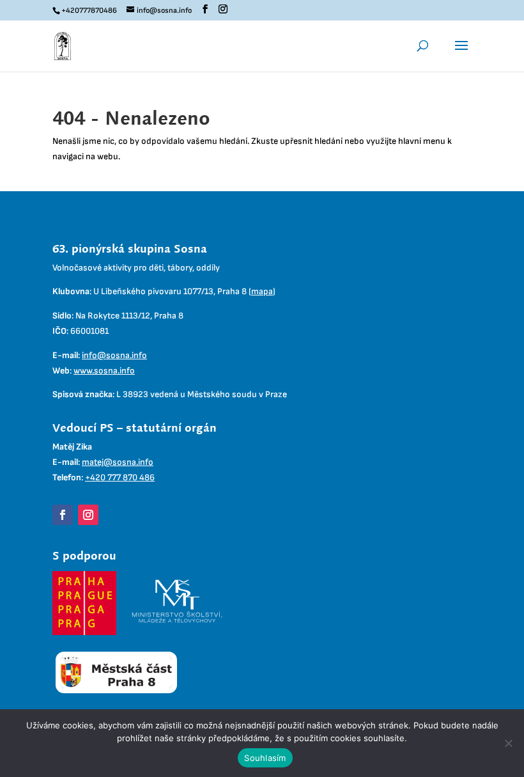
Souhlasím (265, 758)
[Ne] (508, 743)
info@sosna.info (114, 355)
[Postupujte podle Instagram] (88, 515)
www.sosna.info (104, 370)
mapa (262, 291)
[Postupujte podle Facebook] (62, 515)
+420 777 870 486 (120, 477)
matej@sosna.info (117, 462)
